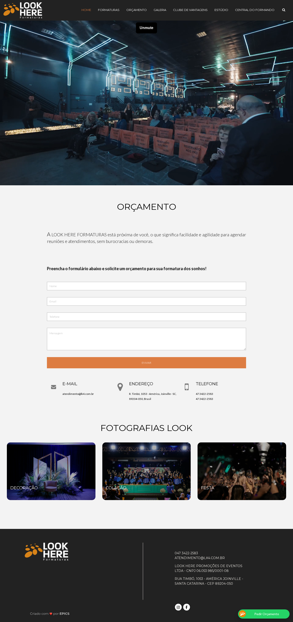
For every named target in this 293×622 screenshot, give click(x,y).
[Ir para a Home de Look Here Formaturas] (22, 10)
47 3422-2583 (204, 394)
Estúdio (221, 10)
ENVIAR (146, 362)
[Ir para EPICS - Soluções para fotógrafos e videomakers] (49, 614)
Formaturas (108, 10)
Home (86, 10)
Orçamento (136, 10)
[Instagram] (179, 606)
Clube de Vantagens (190, 10)
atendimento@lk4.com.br (78, 394)
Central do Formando (254, 10)
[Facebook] (187, 606)
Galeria (160, 10)
